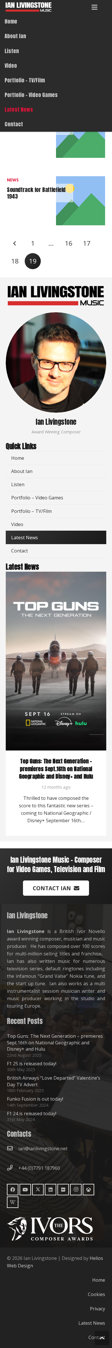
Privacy (97, 1309)
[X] (38, 1189)
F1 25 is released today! (31, 1063)
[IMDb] (63, 1189)
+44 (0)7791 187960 (39, 1168)
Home (17, 458)
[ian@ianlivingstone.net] (12, 1148)
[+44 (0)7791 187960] (12, 1168)
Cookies (96, 1294)
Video (17, 524)
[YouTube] (25, 1189)
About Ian (21, 471)
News (13, 180)
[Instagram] (76, 1189)
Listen (17, 484)
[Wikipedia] (12, 1202)
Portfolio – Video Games (37, 497)
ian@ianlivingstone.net (42, 1148)
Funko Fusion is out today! (35, 1099)
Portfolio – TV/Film (31, 511)
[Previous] (15, 243)
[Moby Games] (88, 1189)
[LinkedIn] (50, 1189)
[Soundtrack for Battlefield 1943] (80, 180)
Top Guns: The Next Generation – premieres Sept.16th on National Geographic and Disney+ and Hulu (56, 769)
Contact (19, 551)
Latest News (24, 537)
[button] (94, 7)
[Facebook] (12, 1189)
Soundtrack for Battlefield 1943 (36, 192)
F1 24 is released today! (31, 1113)
